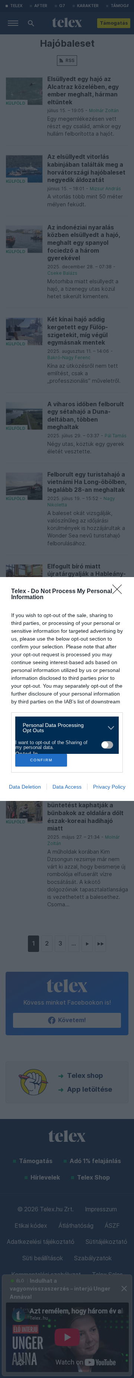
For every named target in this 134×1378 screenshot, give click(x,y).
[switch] (107, 745)
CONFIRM (41, 760)
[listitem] (64, 727)
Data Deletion (25, 787)
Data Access (67, 787)
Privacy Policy (109, 787)
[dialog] (67, 689)
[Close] (119, 592)
